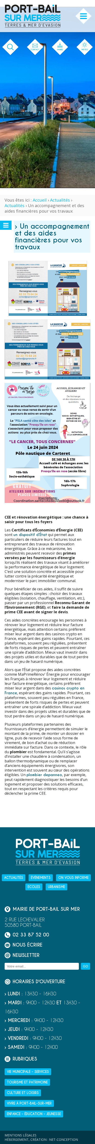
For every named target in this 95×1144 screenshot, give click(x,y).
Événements (40, 878)
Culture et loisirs (23, 1093)
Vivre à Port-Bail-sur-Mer (29, 1103)
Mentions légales (20, 1135)
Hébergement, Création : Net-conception (41, 1139)
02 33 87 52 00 (31, 935)
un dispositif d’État (30, 534)
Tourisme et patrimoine (27, 1082)
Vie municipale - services (28, 1072)
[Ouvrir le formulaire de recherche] (10, 47)
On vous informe (73, 878)
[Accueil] (32, 16)
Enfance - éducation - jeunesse (34, 1114)
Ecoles (34, 887)
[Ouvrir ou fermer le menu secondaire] (6, 225)
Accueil (40, 200)
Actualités (60, 200)
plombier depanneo (44, 774)
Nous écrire (27, 945)
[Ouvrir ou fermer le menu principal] (83, 16)
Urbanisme (56, 887)
